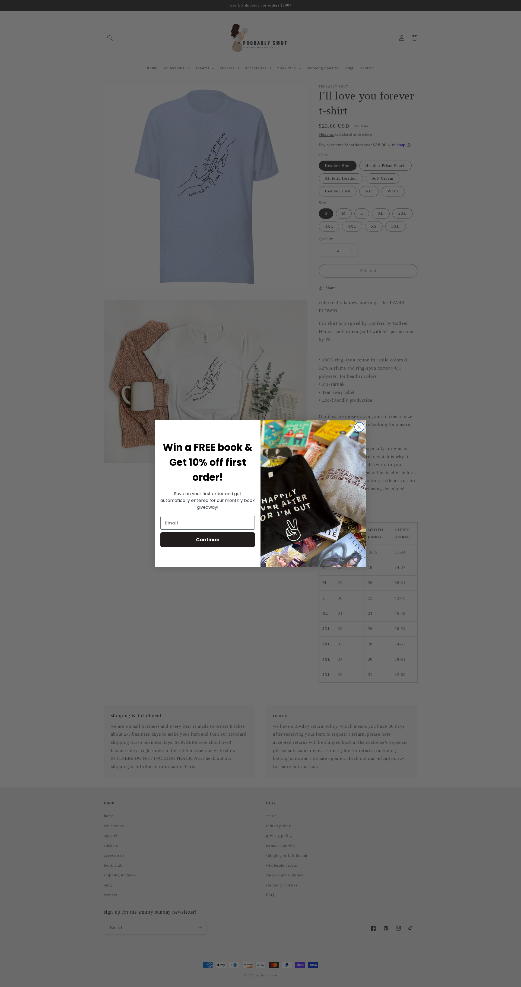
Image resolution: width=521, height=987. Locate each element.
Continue (208, 539)
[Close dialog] (359, 427)
